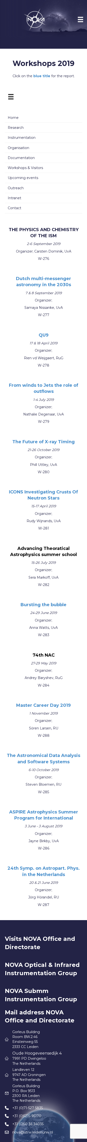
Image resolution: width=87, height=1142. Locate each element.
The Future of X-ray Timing (43, 441)
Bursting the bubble (43, 604)
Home (13, 117)
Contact (14, 208)
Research (16, 127)
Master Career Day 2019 (43, 705)
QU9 (44, 335)
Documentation (21, 158)
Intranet (14, 198)
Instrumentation (22, 137)
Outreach (16, 188)
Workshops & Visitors (25, 168)
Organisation (18, 148)
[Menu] (80, 19)
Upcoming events (23, 178)
